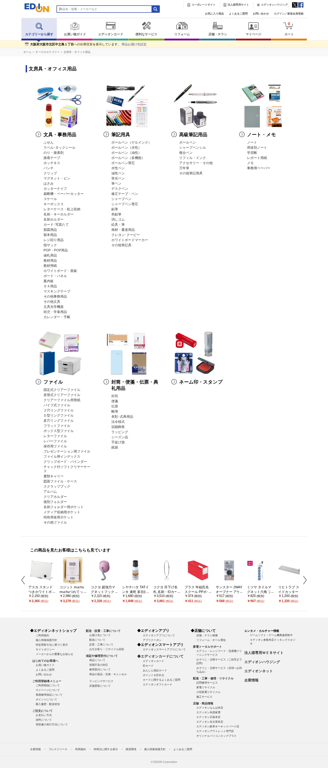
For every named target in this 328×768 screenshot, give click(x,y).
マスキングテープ (57, 291)
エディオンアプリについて (159, 635)
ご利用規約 (42, 635)
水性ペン (118, 168)
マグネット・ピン (57, 178)
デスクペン (119, 188)
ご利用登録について (48, 685)
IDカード (148, 665)
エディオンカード (110, 34)
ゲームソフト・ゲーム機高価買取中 (271, 635)
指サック (50, 245)
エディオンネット (258, 671)
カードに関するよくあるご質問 (161, 679)
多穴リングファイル (59, 420)
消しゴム (118, 219)
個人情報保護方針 (46, 640)
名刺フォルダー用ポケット (64, 507)
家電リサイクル (205, 687)
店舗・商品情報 (203, 703)
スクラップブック (57, 486)
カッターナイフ (55, 188)
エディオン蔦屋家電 (208, 712)
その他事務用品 (55, 296)
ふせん (49, 142)
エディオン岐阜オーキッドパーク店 (217, 726)
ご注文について (42, 710)
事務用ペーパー (258, 168)
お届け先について (100, 635)
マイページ (253, 34)
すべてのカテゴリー (47, 52)
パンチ (49, 168)
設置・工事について (101, 644)
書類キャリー (54, 476)
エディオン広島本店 (208, 717)
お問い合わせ (261, 13)
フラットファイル (57, 426)
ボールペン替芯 (123, 163)
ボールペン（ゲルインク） (131, 142)
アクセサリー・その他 (196, 163)
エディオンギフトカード (157, 684)
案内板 (49, 281)
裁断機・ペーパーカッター (64, 194)
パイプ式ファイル (57, 405)
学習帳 (252, 152)
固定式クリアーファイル (62, 390)
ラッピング (119, 432)
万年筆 (184, 168)
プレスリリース (58, 749)
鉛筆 (114, 209)
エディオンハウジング (274, 4)
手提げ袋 (118, 442)
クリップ (50, 173)
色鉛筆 (116, 214)
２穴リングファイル (59, 410)
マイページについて (48, 690)
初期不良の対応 (98, 664)
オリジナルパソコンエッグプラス (216, 735)
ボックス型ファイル (59, 431)
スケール (50, 199)
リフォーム (182, 34)
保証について (97, 660)
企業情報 (251, 680)
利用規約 (80, 749)
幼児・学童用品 (55, 312)
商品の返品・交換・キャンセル (108, 674)
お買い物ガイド (75, 34)
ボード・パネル (55, 276)
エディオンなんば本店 (209, 707)
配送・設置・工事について (103, 630)
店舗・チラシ (217, 34)
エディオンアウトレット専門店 (215, 731)
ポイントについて (46, 699)
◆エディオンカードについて (160, 656)
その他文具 (52, 301)
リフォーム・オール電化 (211, 640)
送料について (44, 719)
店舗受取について (100, 685)
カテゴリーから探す (39, 34)
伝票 (114, 406)
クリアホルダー (55, 497)
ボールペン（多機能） (128, 158)
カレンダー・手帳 (57, 317)
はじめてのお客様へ (45, 660)
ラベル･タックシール (59, 147)
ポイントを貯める (153, 675)
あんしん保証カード (155, 670)
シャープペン (121, 199)
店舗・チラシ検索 (207, 635)
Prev (24, 580)
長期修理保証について (49, 694)
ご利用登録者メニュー (46, 681)
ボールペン (187, 142)
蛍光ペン (118, 178)
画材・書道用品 (123, 230)
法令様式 (118, 422)
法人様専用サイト (238, 4)
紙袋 (114, 447)
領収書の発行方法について (52, 724)
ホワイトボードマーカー (129, 240)
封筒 (114, 396)
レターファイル (55, 436)
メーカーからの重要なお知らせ (54, 654)
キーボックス (54, 204)
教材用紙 (50, 265)
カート (289, 28)
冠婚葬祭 (118, 427)
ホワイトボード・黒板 (60, 271)
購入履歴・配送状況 (48, 704)
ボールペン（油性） (126, 152)
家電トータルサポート (207, 646)
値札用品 (50, 255)
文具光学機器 (54, 307)
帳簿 (114, 411)
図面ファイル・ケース (60, 481)
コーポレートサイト (203, 4)
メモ (250, 163)
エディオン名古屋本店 (209, 721)
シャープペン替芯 (124, 204)
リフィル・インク (192, 158)
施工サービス (204, 696)
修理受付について (100, 669)
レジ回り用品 (54, 240)
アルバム (50, 491)
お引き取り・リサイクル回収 (106, 649)
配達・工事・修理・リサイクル (213, 678)
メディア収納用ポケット (62, 512)
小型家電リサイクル (208, 692)
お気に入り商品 (214, 13)
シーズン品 (119, 437)
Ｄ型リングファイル (59, 415)
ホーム (27, 52)
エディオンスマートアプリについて (164, 649)
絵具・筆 (118, 224)
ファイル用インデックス (62, 456)
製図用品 (50, 230)
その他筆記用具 (191, 173)
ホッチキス (52, 163)
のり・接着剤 (54, 152)
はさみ (49, 183)
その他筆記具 (121, 245)
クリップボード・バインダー (65, 461)
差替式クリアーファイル (62, 395)
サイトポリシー (45, 649)
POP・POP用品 (56, 250)
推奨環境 (131, 749)
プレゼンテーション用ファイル (67, 451)
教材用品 (50, 260)
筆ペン (116, 183)
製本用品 (50, 235)
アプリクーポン (152, 640)
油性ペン (118, 173)
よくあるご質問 (238, 13)
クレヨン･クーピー (125, 235)
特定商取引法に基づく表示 (52, 644)
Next (303, 580)
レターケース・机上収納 (62, 209)
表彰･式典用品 (122, 416)
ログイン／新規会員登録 (288, 13)
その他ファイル (55, 522)
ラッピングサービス (101, 681)
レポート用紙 (257, 158)
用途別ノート (257, 147)
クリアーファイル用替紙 (62, 400)
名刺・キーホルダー (59, 214)
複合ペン (186, 152)
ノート (252, 142)
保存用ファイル (55, 446)
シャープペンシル (192, 147)
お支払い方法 (44, 715)
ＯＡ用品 (50, 286)
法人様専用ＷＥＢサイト (264, 653)
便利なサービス (146, 34)
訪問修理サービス (207, 682)
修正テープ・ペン (124, 194)
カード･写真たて (56, 224)
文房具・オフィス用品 (77, 52)
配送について (97, 639)
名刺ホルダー (54, 219)
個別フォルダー (55, 502)
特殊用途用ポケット (59, 517)
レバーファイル (55, 441)
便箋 (114, 401)
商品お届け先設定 (134, 44)
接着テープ (52, 158)
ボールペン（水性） (126, 147)
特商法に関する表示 (106, 749)
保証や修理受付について (102, 655)
